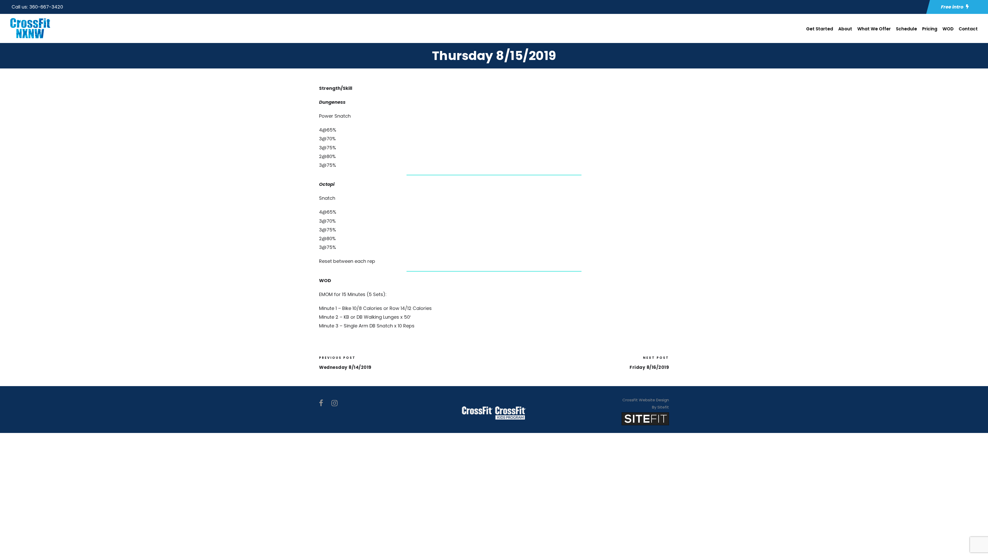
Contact (968, 29)
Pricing (929, 29)
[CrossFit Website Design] (645, 418)
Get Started (819, 29)
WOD (948, 29)
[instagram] (334, 403)
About (845, 29)
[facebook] (321, 403)
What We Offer (874, 29)
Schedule (906, 29)
